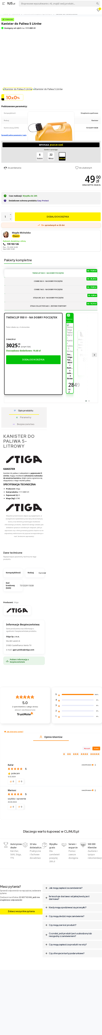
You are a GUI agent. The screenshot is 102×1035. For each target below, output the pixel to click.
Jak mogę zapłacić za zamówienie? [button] (65, 888)
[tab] (72, 888)
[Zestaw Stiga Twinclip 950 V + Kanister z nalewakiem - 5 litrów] (69, 338)
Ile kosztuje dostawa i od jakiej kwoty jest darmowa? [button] (69, 898)
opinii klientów (25, 707)
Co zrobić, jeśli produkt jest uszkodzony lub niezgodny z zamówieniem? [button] (70, 935)
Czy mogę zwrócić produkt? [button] (62, 925)
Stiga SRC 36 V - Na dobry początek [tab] (64, 296)
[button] (5, 732)
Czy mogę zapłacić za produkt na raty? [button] (68, 944)
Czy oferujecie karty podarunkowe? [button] (66, 953)
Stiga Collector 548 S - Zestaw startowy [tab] (63, 304)
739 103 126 (13, 244)
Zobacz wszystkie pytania (21, 911)
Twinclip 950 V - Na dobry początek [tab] (64, 272)
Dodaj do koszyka (33, 359)
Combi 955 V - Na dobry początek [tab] (65, 280)
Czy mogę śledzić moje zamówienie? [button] (66, 916)
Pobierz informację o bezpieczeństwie (19, 660)
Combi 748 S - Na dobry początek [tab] (65, 288)
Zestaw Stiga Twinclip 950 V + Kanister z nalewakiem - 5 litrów (70, 366)
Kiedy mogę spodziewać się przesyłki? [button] (67, 907)
